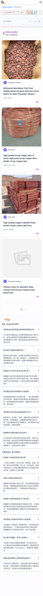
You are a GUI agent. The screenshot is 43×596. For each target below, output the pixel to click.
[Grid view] (35, 21)
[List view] (39, 21)
